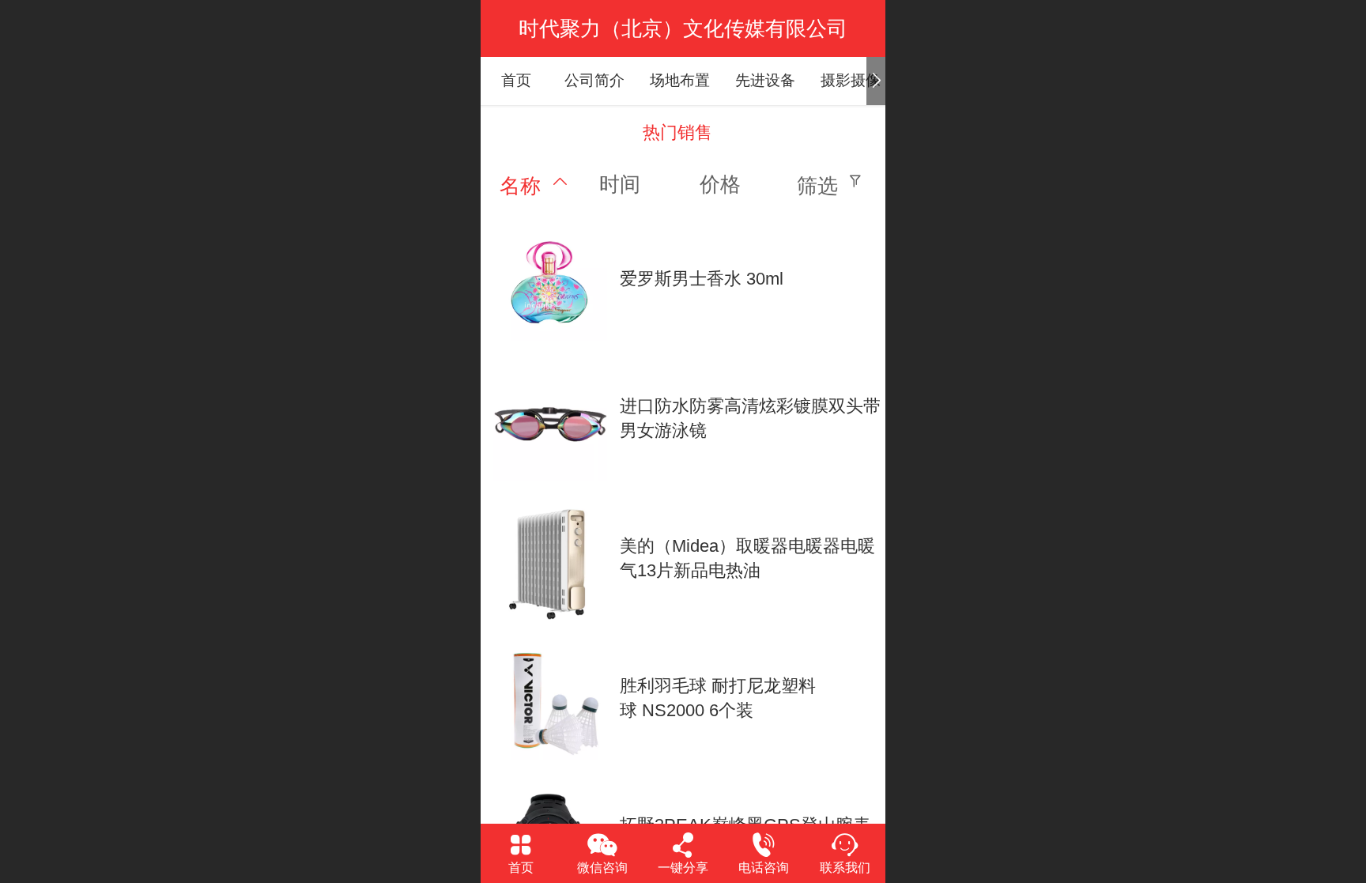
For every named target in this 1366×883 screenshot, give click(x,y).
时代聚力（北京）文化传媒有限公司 (683, 28)
